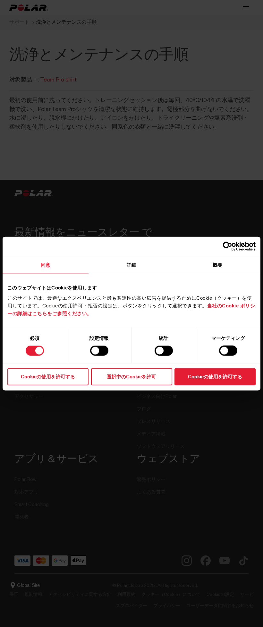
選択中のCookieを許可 (131, 376)
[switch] (99, 351)
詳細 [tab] (131, 265)
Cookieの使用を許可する (48, 376)
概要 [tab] (217, 265)
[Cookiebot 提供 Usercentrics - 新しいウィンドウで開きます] (227, 246)
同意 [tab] (45, 265)
